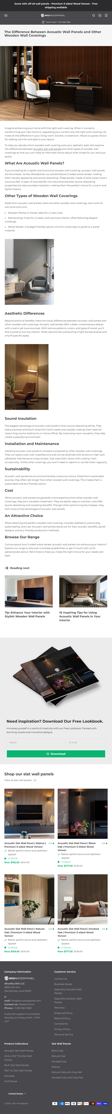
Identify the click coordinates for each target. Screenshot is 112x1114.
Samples (9, 1076)
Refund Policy (62, 1018)
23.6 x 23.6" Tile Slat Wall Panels (18, 1058)
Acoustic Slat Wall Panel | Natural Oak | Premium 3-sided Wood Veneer (24, 932)
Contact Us (60, 978)
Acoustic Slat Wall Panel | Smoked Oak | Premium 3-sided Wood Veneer (78, 932)
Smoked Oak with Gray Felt (67, 1077)
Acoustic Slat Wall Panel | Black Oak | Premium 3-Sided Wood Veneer (77, 847)
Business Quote (63, 984)
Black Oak (57, 1050)
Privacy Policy (62, 1029)
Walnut (56, 1066)
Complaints (61, 1023)
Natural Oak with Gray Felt (67, 1072)
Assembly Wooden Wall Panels (68, 991)
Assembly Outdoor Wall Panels (68, 1000)
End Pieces (10, 1081)
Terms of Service (63, 1034)
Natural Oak (58, 1056)
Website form (26, 1004)
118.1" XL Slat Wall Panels (18, 1070)
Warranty (59, 1007)
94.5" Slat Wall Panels (16, 1065)
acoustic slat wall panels (47, 149)
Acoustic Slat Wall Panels (18, 1050)
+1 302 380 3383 (63, 22)
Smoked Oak (59, 1061)
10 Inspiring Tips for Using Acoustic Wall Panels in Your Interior (80, 616)
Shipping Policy (63, 1013)
